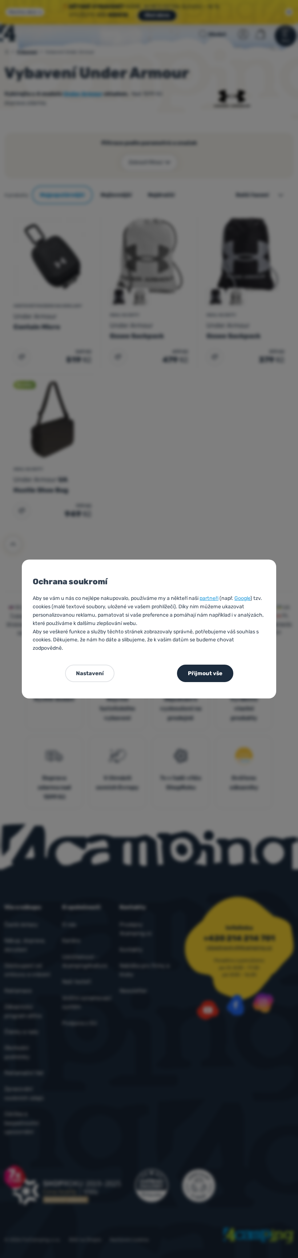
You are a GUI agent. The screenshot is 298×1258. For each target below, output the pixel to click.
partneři (209, 598)
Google (242, 598)
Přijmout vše (205, 673)
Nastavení (90, 673)
